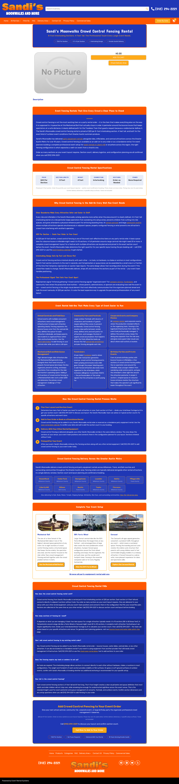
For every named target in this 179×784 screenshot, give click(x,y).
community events (134, 223)
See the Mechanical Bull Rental (51, 564)
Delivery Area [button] (43, 21)
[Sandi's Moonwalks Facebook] (121, 762)
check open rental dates (89, 651)
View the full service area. (129, 495)
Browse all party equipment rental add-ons (89, 574)
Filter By (26, 21)
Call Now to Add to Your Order (89, 730)
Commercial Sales (84, 21)
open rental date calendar (50, 425)
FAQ (33, 21)
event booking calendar (61, 250)
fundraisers (128, 282)
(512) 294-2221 (49, 763)
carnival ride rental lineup (95, 342)
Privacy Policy (68, 21)
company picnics (116, 282)
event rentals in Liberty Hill (94, 145)
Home (6, 21)
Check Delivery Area (118, 63)
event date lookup (44, 342)
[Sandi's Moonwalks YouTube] (132, 762)
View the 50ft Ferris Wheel (86, 567)
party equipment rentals (73, 139)
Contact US (56, 21)
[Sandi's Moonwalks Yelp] (137, 762)
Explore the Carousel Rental (123, 564)
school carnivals (112, 223)
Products (59, 753)
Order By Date (162, 21)
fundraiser (87, 355)
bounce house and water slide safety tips (124, 629)
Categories (68, 753)
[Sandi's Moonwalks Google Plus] (126, 762)
